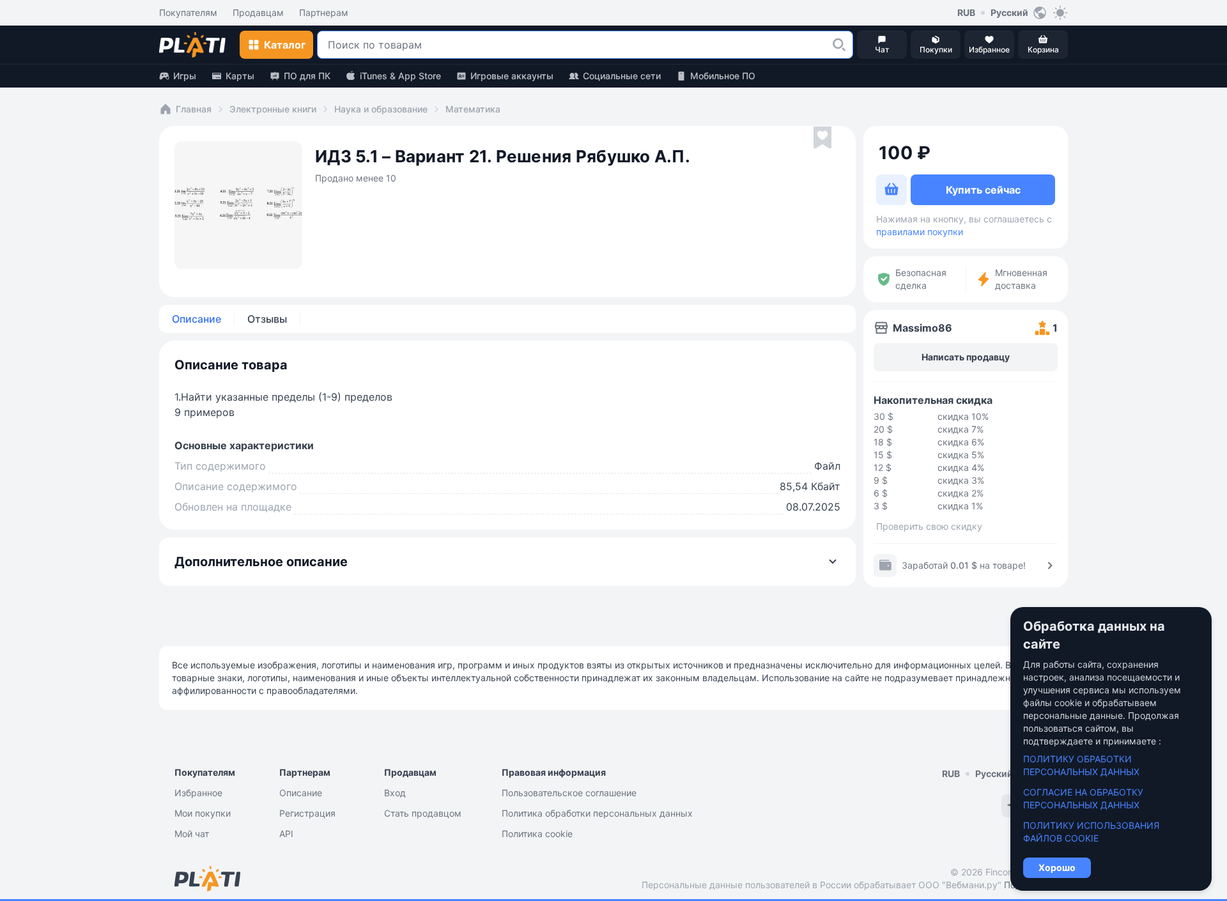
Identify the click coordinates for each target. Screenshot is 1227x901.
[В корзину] (891, 189)
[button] (839, 45)
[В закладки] (822, 138)
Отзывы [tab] (267, 318)
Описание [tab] (196, 318)
